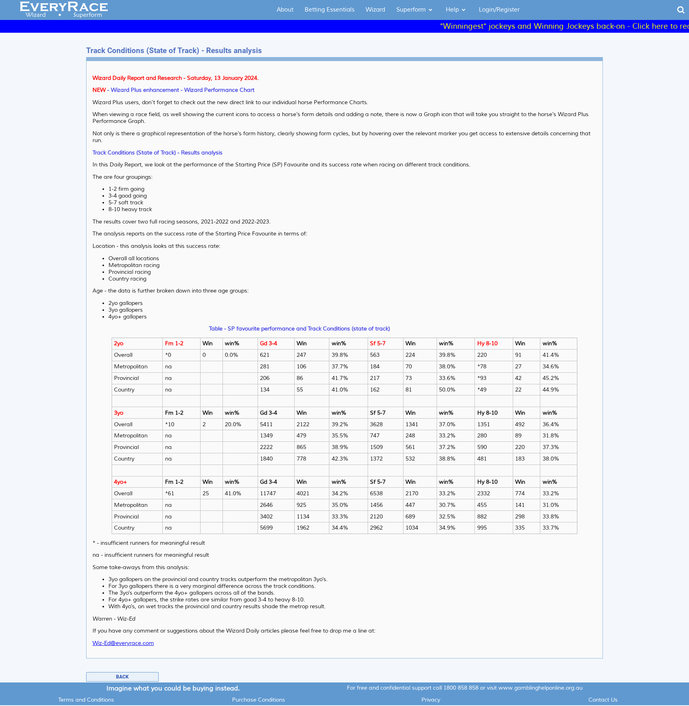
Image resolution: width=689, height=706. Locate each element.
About (285, 10)
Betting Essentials (329, 10)
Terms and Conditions (86, 699)
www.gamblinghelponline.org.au (540, 687)
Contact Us (603, 699)
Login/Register (499, 10)
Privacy (430, 699)
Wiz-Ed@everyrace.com (123, 643)
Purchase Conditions (258, 699)
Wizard (375, 10)
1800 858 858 (460, 687)
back (122, 677)
